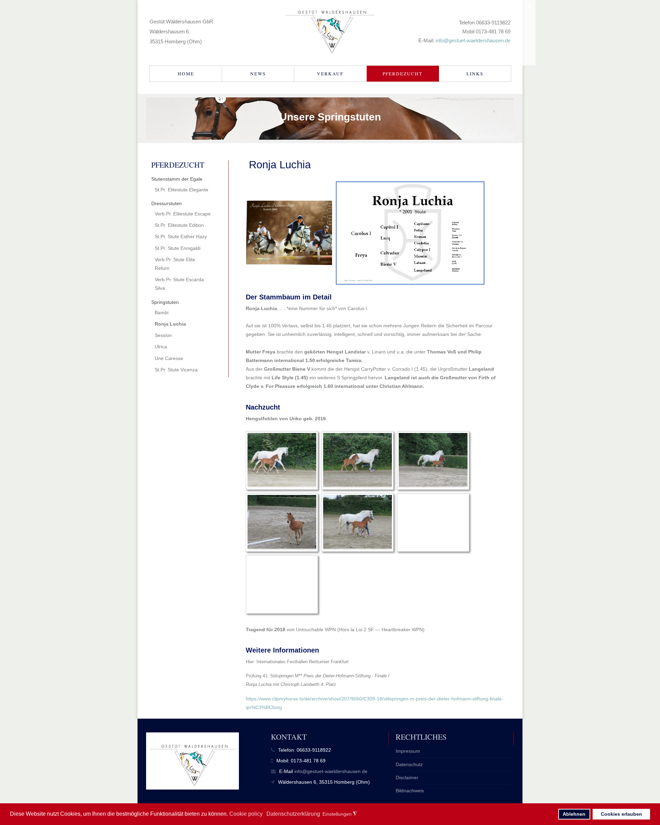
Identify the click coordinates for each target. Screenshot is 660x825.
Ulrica (161, 346)
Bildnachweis (410, 790)
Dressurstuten (166, 203)
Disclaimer (407, 777)
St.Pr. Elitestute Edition (179, 225)
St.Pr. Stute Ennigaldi (177, 248)
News (258, 74)
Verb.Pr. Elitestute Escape (183, 213)
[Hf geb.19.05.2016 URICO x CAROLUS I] (282, 460)
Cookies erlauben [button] (621, 814)
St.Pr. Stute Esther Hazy (181, 236)
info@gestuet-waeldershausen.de (473, 40)
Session (163, 335)
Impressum (408, 751)
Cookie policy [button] (246, 814)
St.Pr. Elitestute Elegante (181, 189)
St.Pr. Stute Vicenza (176, 369)
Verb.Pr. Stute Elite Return (175, 264)
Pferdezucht (402, 74)
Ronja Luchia (170, 324)
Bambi (161, 312)
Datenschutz (409, 764)
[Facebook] (529, 6)
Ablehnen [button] (574, 814)
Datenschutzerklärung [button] (293, 814)
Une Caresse (169, 358)
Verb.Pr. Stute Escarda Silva (179, 284)
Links (474, 74)
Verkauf (330, 74)
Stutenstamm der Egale (176, 179)
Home (186, 74)
